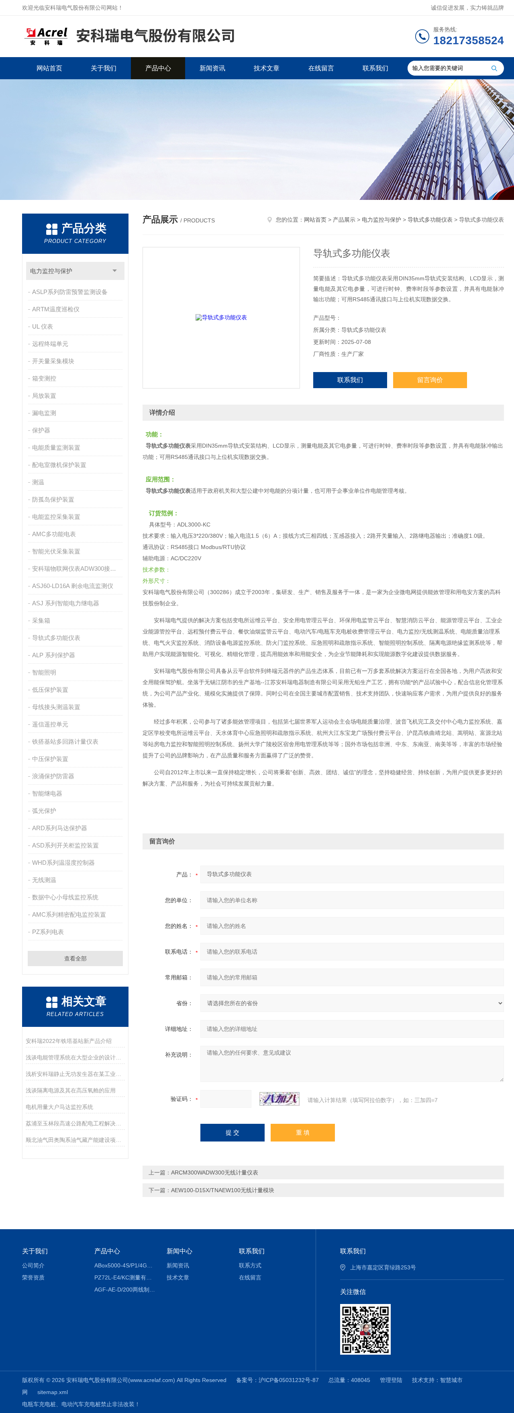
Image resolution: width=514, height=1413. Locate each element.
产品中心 (158, 68)
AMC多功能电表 (54, 534)
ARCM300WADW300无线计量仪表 (214, 1172)
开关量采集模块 (53, 361)
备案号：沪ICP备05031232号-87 (277, 1380)
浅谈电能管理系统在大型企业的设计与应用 (75, 1057)
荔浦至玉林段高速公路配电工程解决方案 (75, 1123)
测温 (38, 482)
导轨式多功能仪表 (56, 637)
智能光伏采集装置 (56, 551)
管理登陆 (391, 1380)
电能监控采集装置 (56, 516)
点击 (114, 271)
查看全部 (75, 958)
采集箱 (41, 620)
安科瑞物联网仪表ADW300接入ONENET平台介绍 (78, 568)
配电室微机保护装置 (59, 464)
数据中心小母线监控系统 (65, 897)
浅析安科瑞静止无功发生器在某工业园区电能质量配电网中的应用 (75, 1074)
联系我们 (375, 68)
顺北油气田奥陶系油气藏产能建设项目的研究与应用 (75, 1140)
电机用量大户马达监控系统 (59, 1107)
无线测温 (44, 879)
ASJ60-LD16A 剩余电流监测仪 (72, 585)
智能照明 (44, 672)
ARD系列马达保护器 (59, 828)
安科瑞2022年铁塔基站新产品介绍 (69, 1041)
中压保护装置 (50, 758)
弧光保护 (44, 810)
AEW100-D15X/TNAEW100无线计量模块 (222, 1190)
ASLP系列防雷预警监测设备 (70, 291)
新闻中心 (179, 1251)
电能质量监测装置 (56, 447)
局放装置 (44, 395)
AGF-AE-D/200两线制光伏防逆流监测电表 (124, 1289)
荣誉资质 (33, 1277)
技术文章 (266, 68)
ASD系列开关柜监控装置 (65, 845)
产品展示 (344, 219)
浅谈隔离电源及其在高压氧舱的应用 (71, 1090)
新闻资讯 (212, 68)
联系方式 (250, 1265)
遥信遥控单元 (50, 724)
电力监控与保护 (51, 270)
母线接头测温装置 (56, 706)
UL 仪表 (42, 326)
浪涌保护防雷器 (53, 776)
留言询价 (430, 379)
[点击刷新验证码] (279, 1099)
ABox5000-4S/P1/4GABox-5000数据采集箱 (124, 1265)
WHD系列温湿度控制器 (63, 862)
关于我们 (103, 68)
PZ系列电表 (48, 931)
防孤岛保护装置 (53, 499)
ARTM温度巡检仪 (56, 309)
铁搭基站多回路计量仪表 (65, 741)
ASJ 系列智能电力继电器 (65, 603)
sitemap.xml (52, 1392)
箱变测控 (44, 378)
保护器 (41, 430)
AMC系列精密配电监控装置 (69, 914)
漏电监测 (44, 412)
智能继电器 (47, 793)
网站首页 (49, 68)
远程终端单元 (50, 343)
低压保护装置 (50, 689)
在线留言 (321, 68)
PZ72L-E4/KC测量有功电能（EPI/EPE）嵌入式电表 (124, 1277)
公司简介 (33, 1265)
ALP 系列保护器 (53, 655)
